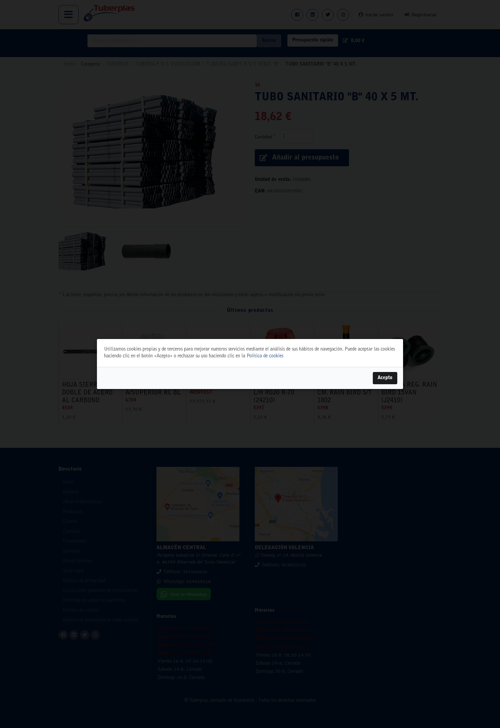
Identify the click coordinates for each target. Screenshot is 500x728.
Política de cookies (265, 356)
